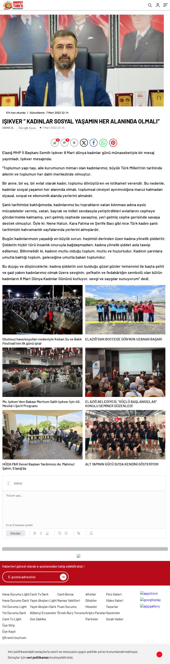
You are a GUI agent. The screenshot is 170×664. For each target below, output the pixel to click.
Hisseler (91, 607)
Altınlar (90, 594)
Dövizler (91, 600)
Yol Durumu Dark (14, 613)
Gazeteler (113, 613)
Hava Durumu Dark (15, 600)
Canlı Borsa (65, 594)
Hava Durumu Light (16, 594)
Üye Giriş (8, 625)
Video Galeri (114, 600)
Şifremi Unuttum (14, 638)
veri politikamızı (37, 657)
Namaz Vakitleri (68, 600)
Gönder (15, 533)
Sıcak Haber (115, 619)
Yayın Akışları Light (43, 600)
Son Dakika (38, 619)
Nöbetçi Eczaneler (43, 613)
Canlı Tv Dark (39, 594)
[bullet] (66, 533)
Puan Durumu (67, 607)
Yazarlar (112, 607)
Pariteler (91, 619)
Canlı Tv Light (11, 619)
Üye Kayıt (9, 631)
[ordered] (60, 533)
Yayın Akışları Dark (43, 607)
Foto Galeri (114, 594)
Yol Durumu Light (14, 607)
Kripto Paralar (95, 613)
